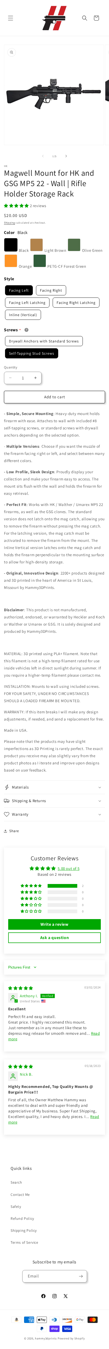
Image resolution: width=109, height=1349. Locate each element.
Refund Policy (22, 1218)
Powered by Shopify (71, 1338)
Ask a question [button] (54, 937)
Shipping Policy (24, 1230)
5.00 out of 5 (68, 868)
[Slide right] (66, 156)
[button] (10, 18)
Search (16, 1182)
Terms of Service (24, 1242)
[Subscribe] (81, 1276)
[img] (20, 988)
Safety (16, 1206)
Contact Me (20, 1194)
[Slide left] (43, 156)
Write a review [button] (54, 924)
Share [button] (14, 830)
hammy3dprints (46, 1338)
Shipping (9, 222)
